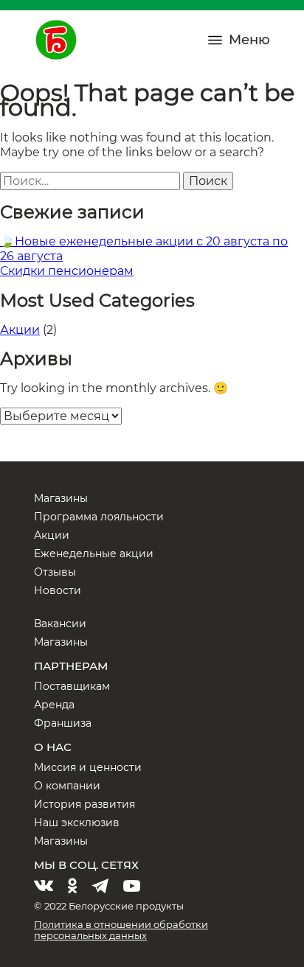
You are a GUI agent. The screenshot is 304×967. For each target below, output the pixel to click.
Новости (57, 590)
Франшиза (62, 723)
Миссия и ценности (88, 767)
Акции (20, 330)
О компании (67, 785)
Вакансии (60, 623)
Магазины (61, 498)
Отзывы (55, 572)
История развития (84, 804)
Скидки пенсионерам (67, 271)
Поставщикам (72, 686)
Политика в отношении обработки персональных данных (121, 929)
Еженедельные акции (93, 553)
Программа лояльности (99, 516)
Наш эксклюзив (77, 822)
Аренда (54, 704)
